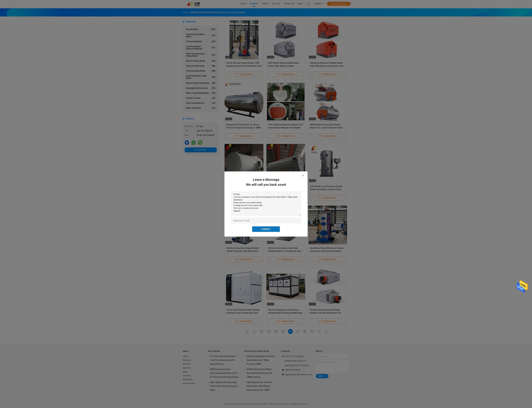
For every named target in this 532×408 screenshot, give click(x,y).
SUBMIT (266, 229)
